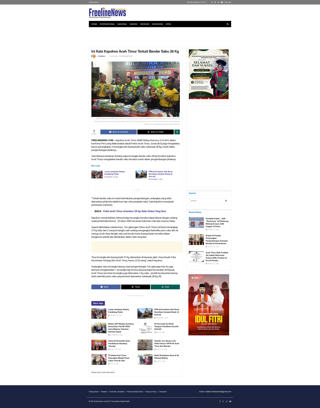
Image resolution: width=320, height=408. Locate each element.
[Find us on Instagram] (218, 2)
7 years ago (113, 56)
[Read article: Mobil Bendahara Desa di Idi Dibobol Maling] (145, 359)
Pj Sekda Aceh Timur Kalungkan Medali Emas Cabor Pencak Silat (118, 358)
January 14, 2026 (112, 177)
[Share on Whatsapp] (177, 132)
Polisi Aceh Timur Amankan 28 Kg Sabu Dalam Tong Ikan (134, 211)
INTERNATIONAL (107, 24)
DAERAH (134, 24)
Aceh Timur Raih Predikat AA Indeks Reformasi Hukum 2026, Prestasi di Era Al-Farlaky (217, 256)
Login (229, 2)
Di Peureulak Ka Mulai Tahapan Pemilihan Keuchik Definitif (166, 326)
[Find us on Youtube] (222, 2)
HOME (94, 24)
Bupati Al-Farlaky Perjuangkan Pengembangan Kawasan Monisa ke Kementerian (217, 239)
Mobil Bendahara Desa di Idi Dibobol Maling (166, 356)
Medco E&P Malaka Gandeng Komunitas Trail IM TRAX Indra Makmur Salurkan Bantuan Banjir (121, 327)
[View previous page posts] (133, 190)
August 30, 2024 (115, 349)
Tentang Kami (93, 2)
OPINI (168, 24)
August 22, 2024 (161, 349)
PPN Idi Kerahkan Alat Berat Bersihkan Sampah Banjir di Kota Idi (160, 174)
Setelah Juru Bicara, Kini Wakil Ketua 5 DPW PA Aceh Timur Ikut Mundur (166, 343)
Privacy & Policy (150, 392)
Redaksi (102, 56)
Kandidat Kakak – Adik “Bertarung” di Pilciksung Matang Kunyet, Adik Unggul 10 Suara (217, 222)
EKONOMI (144, 24)
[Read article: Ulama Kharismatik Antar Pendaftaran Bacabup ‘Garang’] (98, 345)
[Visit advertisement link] (208, 304)
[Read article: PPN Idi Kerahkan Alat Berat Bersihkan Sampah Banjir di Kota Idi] (141, 174)
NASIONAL (122, 24)
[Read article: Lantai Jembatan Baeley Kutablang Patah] (97, 174)
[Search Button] (228, 24)
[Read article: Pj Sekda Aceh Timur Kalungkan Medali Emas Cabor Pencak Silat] (98, 359)
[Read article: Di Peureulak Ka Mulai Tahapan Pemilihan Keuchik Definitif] (145, 327)
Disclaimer (163, 392)
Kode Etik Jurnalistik (117, 392)
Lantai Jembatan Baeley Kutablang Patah (114, 172)
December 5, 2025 (156, 179)
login (99, 372)
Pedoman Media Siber (135, 392)
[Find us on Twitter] (215, 2)
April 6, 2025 (160, 332)
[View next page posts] (138, 190)
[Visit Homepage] (107, 12)
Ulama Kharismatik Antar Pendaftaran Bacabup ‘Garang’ (119, 343)
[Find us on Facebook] (220, 401)
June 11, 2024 (160, 361)
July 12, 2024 (114, 364)
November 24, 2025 (116, 335)
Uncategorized (126, 56)
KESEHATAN (157, 24)
